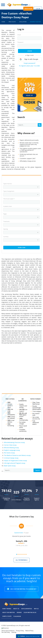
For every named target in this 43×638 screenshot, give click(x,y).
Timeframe (6, 221)
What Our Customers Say (21, 516)
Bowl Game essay (10, 466)
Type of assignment (8, 191)
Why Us (36, 609)
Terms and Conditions (8, 630)
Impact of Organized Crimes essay (15, 460)
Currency (5, 236)
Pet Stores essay (9, 453)
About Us (16, 609)
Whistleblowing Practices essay (14, 442)
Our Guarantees (26, 609)
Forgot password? (29, 63)
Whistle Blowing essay (11, 448)
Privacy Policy (20, 630)
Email (19, 35)
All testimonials (21, 560)
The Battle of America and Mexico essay (17, 455)
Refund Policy (29, 630)
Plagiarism (17, 616)
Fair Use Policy (6, 632)
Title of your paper (8, 199)
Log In (29, 51)
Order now (28, 9)
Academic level (7, 206)
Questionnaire (18, 533)
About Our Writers (8, 612)
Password (20, 42)
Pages (5, 214)
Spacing (5, 229)
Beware (19, 612)
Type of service (7, 183)
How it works (6, 609)
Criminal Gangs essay (11, 458)
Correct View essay (10, 445)
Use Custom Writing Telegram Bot (23, 589)
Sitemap (13, 632)
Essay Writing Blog (30, 612)
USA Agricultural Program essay (14, 463)
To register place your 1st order (29, 66)
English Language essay (12, 450)
